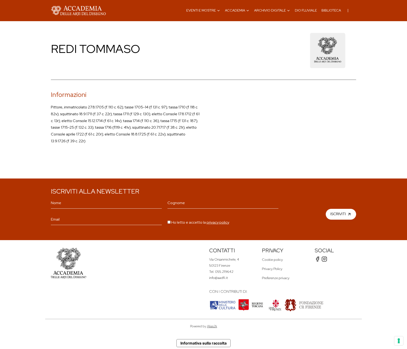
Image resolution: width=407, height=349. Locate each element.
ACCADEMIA (235, 10)
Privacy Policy (272, 268)
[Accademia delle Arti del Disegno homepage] (78, 11)
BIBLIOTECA (331, 10)
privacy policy (218, 222)
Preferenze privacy (275, 278)
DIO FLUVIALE (306, 10)
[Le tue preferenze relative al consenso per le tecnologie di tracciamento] (398, 340)
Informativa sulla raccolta (203, 343)
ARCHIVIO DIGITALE (270, 10)
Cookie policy (272, 259)
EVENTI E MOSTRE (201, 10)
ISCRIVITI (338, 213)
